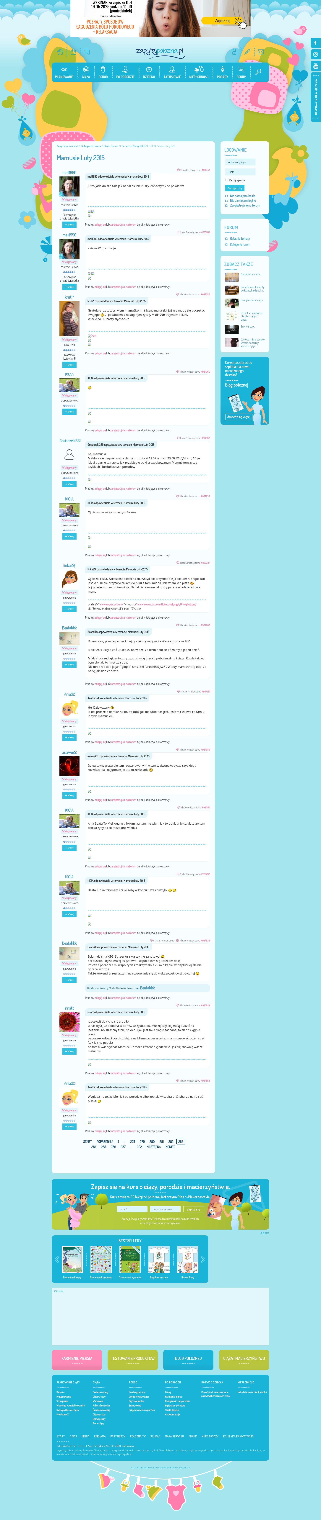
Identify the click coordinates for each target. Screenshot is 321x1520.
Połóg (168, 1392)
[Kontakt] (260, 52)
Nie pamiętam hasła (242, 196)
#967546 (205, 1005)
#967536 (205, 940)
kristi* (69, 297)
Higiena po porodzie (175, 1405)
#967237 (205, 562)
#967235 (205, 496)
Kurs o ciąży (210, 1436)
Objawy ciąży (99, 1414)
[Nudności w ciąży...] (232, 276)
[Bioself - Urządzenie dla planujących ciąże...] (232, 315)
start (87, 1141)
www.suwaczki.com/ (111, 604)
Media (85, 1436)
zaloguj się (100, 224)
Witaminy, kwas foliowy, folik (70, 1405)
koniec (170, 1147)
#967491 (206, 807)
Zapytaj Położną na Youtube (316, 66)
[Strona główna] (60, 52)
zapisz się (193, 1209)
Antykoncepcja (172, 1414)
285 (103, 1147)
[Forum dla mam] (86, 52)
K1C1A (69, 374)
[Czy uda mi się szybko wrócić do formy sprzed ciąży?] (232, 342)
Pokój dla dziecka (101, 1405)
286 (113, 1147)
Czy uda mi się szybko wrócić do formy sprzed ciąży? (253, 343)
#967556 (205, 1080)
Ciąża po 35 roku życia (67, 1410)
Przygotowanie (63, 1396)
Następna (154, 1147)
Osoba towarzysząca (139, 1396)
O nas (73, 1436)
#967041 (206, 169)
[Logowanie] (234, 52)
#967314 (206, 691)
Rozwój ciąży (99, 1419)
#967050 (205, 294)
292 (139, 1147)
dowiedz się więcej (238, 417)
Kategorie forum (240, 244)
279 (142, 1141)
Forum (193, 1436)
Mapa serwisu (174, 1436)
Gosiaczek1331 (70, 440)
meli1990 (69, 172)
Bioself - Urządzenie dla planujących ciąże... (252, 316)
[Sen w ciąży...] (232, 329)
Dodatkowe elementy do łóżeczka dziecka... (252, 288)
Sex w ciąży (98, 1423)
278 (132, 1141)
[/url (93, 336)
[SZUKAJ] (257, 72)
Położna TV (138, 1436)
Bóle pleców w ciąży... (253, 300)
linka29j (69, 565)
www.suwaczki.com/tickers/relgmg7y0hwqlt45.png (166, 604)
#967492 (205, 874)
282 (171, 1141)
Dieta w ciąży (99, 1396)
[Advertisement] (160, 110)
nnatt (69, 1008)
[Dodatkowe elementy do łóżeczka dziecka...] (232, 289)
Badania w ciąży (100, 1392)
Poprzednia (105, 1141)
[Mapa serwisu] (247, 52)
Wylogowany (69, 200)
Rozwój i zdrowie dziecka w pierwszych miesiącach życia (215, 1394)
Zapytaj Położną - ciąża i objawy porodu (160, 53)
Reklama (100, 1436)
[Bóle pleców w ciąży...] (232, 302)
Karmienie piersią (173, 1396)
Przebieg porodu (137, 1392)
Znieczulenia (135, 1405)
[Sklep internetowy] (73, 52)
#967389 (205, 749)
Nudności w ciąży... (251, 274)
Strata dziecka (172, 1410)
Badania (60, 1392)
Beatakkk (69, 627)
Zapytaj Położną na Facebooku (316, 43)
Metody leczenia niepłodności (252, 1392)
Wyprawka (98, 1401)
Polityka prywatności (238, 1436)
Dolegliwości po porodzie (177, 1401)
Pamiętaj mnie (237, 180)
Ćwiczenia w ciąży (101, 1410)
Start (60, 1436)
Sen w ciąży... (248, 326)
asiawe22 (69, 752)
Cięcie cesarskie (136, 1401)
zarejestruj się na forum (123, 224)
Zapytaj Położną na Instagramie (316, 54)
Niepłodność (62, 1414)
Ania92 (69, 694)
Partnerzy (117, 1436)
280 (152, 1141)
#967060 (205, 371)
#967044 (205, 232)
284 (93, 1147)
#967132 (206, 438)
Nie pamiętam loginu (243, 200)
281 (162, 1141)
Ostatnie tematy (240, 238)
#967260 (205, 625)
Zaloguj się (235, 188)
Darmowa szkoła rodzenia (316, 97)
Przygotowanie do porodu (142, 1410)
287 (123, 1147)
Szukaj (155, 1436)
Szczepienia (62, 1401)
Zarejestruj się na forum (245, 205)
